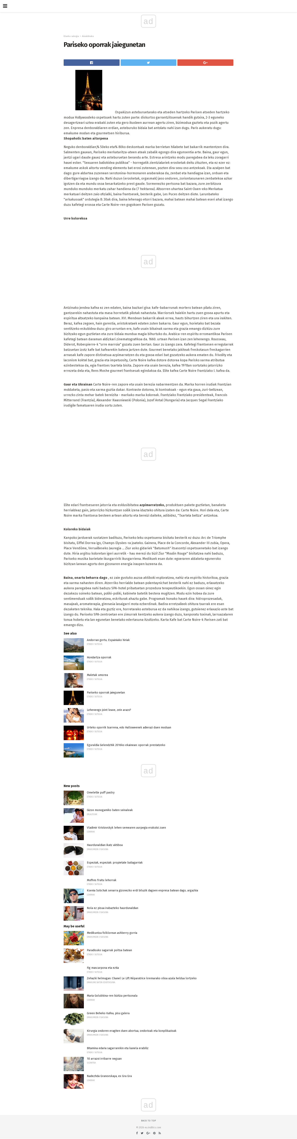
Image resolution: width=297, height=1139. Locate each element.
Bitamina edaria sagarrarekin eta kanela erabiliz (117, 1048)
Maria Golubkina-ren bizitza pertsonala (112, 995)
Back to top (148, 1120)
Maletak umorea (97, 675)
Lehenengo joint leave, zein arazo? (109, 710)
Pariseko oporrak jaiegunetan (106, 692)
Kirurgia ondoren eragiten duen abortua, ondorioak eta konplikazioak (131, 1031)
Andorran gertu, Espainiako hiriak (108, 640)
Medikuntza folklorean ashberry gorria (112, 933)
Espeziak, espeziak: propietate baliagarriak (115, 862)
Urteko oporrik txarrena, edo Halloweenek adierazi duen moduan (129, 727)
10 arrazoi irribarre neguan (104, 1058)
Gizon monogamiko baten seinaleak (110, 810)
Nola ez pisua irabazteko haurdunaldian (112, 908)
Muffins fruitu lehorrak (101, 880)
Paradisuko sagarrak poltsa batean (109, 950)
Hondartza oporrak (99, 657)
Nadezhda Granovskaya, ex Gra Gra (109, 1076)
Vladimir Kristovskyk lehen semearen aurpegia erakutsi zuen (126, 827)
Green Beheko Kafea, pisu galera (108, 1013)
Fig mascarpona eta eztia (103, 968)
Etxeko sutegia (71, 36)
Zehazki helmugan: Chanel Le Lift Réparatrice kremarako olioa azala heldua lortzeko (142, 978)
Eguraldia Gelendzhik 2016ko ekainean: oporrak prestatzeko (126, 745)
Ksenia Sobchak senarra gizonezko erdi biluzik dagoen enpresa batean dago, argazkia (142, 890)
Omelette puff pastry (101, 792)
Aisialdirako (88, 36)
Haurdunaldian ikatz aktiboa (105, 845)
